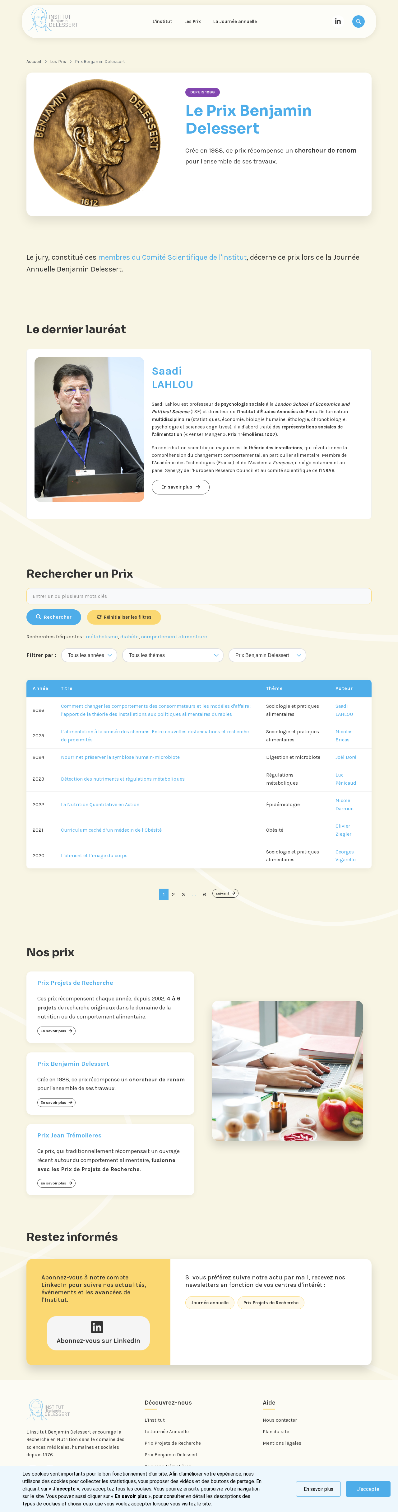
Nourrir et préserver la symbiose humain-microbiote (120, 757)
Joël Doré (346, 757)
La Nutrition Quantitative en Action (100, 804)
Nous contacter (280, 1420)
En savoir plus (318, 1489)
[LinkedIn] (338, 21)
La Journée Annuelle (167, 1431)
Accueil (33, 61)
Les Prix (192, 21)
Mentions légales (282, 1443)
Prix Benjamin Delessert (171, 1455)
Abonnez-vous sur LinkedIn (98, 1340)
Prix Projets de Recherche (173, 1443)
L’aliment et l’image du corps (94, 855)
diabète (129, 636)
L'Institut (155, 1420)
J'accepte (368, 1489)
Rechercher (58, 617)
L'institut (162, 21)
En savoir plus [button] (177, 487)
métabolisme (102, 636)
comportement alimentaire (174, 636)
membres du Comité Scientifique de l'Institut (172, 257)
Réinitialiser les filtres (127, 617)
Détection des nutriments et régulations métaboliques (123, 779)
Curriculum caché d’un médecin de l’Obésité (111, 830)
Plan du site (276, 1431)
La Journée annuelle (235, 21)
